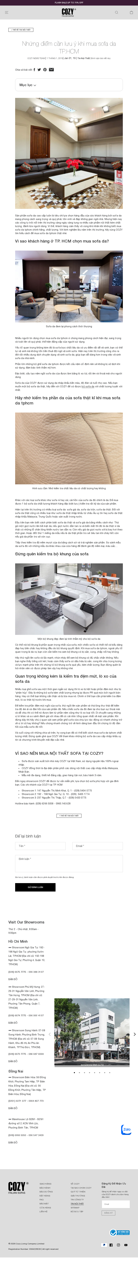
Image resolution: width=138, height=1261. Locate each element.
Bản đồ (13, 1061)
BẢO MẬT (44, 1203)
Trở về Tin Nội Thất (21, 30)
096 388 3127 (36, 971)
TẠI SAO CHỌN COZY (81, 1188)
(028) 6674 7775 (17, 1015)
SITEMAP (75, 1208)
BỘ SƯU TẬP (77, 1211)
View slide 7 (104, 1072)
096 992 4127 (36, 1015)
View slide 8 (109, 1072)
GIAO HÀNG (45, 1184)
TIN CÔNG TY (77, 1199)
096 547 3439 (36, 1135)
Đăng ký (108, 1213)
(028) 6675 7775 (17, 971)
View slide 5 (94, 1072)
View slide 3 (84, 1072)
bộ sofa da (88, 386)
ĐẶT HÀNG (45, 1196)
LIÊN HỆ (43, 1211)
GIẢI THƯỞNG (78, 1196)
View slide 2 (79, 1072)
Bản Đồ (13, 979)
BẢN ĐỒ (13, 1142)
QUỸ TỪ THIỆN (78, 1192)
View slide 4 (89, 1072)
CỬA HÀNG (45, 1208)
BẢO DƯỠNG (46, 1192)
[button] (6, 12)
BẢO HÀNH (45, 1188)
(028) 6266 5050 (17, 1135)
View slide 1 (74, 1072)
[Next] (134, 1033)
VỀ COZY (75, 1184)
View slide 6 (99, 1072)
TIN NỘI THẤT (77, 1203)
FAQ (41, 1199)
